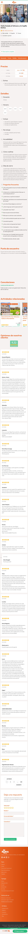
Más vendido (14, 304)
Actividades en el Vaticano (12, 23)
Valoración (7, 805)
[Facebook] (2, 857)
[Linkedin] (6, 857)
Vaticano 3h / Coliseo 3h (7, 313)
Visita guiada (4, 304)
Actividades (3, 23)
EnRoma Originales (17, 312)
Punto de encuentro (22, 58)
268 (21, 782)
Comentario (7, 821)
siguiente (18, 784)
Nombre (6, 810)
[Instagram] (8, 857)
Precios (9, 58)
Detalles (15, 58)
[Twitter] (4, 857)
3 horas (26, 313)
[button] (2, 13)
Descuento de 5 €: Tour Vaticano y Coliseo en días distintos (10, 317)
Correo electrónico (9, 816)
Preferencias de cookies (6, 901)
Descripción (3, 58)
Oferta (9, 304)
